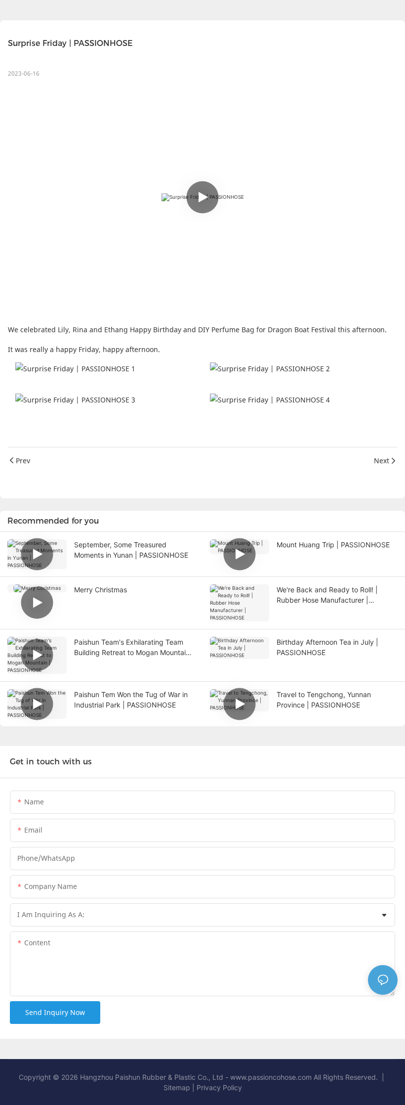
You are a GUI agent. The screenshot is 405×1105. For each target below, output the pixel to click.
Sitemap (177, 1087)
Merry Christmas (100, 589)
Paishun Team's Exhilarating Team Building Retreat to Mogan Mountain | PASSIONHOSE (134, 648)
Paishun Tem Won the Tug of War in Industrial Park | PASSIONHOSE (131, 699)
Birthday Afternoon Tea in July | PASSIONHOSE (327, 647)
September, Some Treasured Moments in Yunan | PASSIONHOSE (131, 549)
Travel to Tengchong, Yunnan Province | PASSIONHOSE (324, 699)
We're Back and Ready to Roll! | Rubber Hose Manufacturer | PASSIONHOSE (327, 595)
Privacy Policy (219, 1087)
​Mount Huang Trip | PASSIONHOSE (333, 544)
